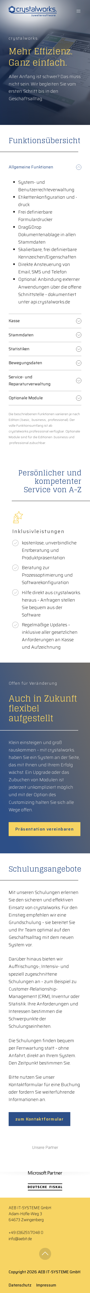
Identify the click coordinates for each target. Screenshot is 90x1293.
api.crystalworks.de (50, 301)
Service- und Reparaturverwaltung (30, 380)
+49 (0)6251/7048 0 (26, 1233)
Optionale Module (26, 397)
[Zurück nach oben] (45, 1254)
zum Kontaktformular (39, 1119)
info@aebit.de (20, 1239)
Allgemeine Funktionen (31, 167)
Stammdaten (21, 335)
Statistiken (19, 348)
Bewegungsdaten (25, 362)
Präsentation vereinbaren (44, 829)
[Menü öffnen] (78, 11)
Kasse (14, 320)
